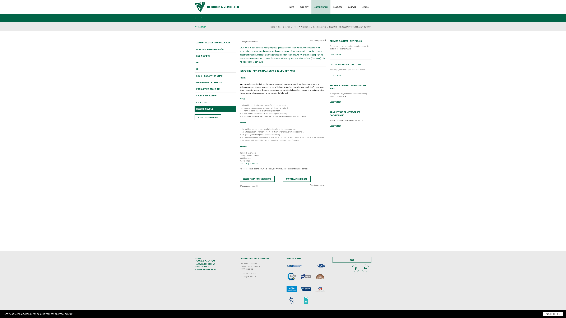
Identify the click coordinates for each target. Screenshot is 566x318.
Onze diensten (321, 7)
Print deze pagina (317, 40)
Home (291, 7)
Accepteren (553, 313)
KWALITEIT (201, 102)
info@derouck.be (249, 276)
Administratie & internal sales (213, 42)
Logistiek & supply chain (209, 75)
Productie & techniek (208, 89)
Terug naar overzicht (249, 41)
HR (197, 62)
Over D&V (304, 7)
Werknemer (200, 27)
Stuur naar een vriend (296, 179)
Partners (337, 7)
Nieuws (365, 7)
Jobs (198, 258)
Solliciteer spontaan (208, 117)
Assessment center (205, 264)
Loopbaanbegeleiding (206, 269)
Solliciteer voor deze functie (257, 179)
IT (197, 69)
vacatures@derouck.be (249, 163)
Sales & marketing (206, 95)
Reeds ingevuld (204, 108)
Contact (352, 7)
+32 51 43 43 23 (249, 274)
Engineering (203, 55)
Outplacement (203, 266)
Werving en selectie (205, 261)
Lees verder (335, 54)
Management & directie (209, 82)
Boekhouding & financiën (210, 49)
